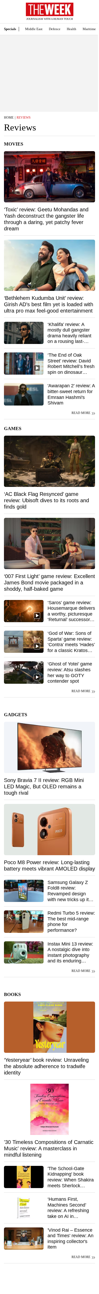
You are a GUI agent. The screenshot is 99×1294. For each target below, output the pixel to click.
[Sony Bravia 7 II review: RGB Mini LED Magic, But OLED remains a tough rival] (49, 747)
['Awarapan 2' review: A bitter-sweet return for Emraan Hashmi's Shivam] (24, 394)
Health (71, 29)
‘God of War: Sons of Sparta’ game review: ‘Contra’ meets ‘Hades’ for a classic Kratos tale (71, 645)
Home (8, 117)
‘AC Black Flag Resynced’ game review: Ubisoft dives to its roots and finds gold (46, 500)
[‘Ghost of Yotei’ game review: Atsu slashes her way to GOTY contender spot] (24, 672)
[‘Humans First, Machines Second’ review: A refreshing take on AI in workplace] (24, 1208)
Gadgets (15, 714)
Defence (54, 29)
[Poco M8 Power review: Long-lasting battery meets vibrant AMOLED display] (49, 829)
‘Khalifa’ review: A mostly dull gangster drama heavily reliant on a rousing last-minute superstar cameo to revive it (69, 339)
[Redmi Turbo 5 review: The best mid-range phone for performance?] (24, 921)
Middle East (34, 29)
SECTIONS (8, 13)
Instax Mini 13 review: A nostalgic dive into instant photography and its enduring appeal (70, 955)
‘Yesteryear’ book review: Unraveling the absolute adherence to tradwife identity (46, 1066)
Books (12, 994)
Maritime (89, 29)
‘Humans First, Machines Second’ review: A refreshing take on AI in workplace (68, 1211)
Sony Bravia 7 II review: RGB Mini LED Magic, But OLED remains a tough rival (44, 786)
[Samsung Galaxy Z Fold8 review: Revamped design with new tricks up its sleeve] (24, 891)
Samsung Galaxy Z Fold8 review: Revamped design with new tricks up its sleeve (69, 894)
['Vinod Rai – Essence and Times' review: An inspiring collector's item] (24, 1238)
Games (12, 428)
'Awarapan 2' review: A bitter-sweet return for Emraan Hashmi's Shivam (71, 394)
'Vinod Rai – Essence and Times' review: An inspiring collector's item (70, 1238)
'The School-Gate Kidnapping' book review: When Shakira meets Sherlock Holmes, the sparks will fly (71, 1183)
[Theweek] (49, 9)
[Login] (87, 14)
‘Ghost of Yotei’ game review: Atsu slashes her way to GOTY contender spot (70, 672)
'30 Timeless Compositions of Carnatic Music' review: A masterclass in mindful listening (48, 1148)
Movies (13, 144)
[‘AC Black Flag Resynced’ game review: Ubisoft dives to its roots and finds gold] (49, 461)
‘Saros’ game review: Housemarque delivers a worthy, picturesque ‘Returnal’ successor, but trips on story (71, 614)
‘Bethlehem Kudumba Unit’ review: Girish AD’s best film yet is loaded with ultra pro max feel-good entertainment (48, 304)
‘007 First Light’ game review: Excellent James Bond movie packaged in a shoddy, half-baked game (49, 582)
